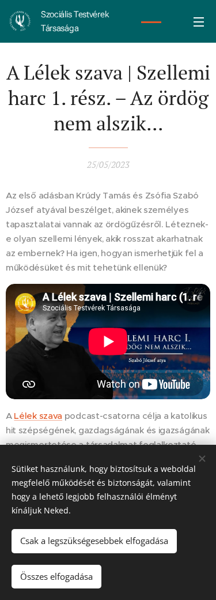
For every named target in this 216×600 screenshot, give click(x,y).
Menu (198, 21)
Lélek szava (38, 415)
